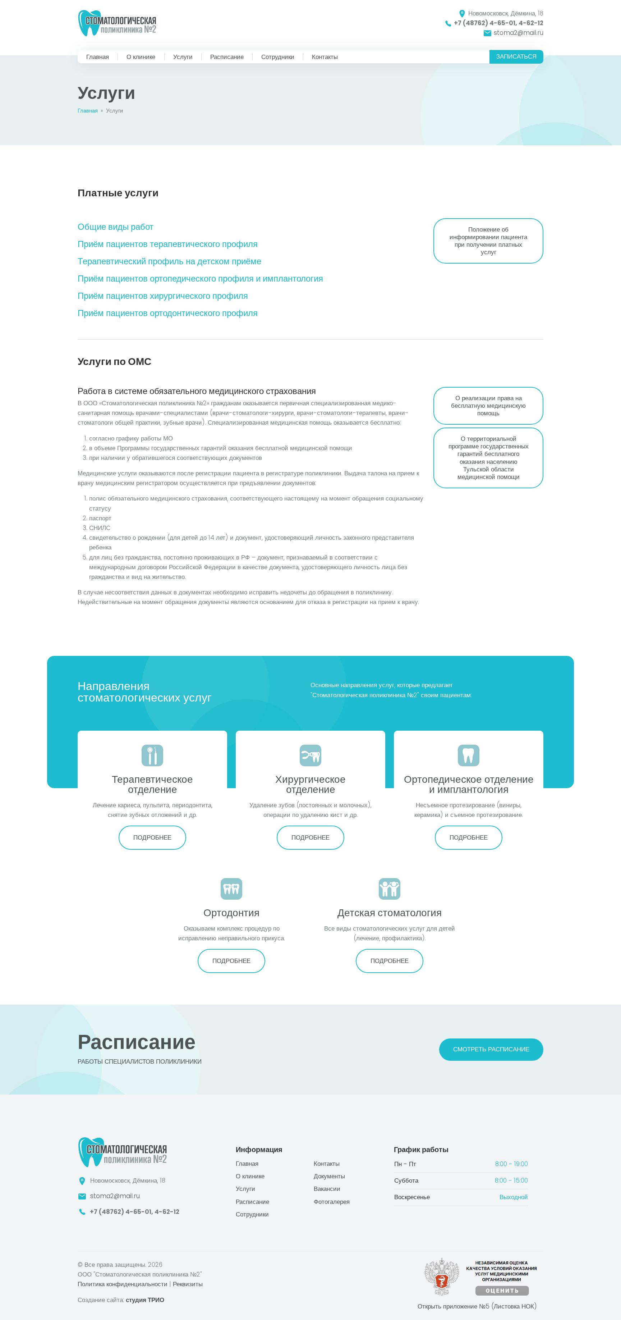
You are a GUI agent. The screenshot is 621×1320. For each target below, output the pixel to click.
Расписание (227, 56)
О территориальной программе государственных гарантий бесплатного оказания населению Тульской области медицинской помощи (488, 457)
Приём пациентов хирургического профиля (163, 296)
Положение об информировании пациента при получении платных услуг (488, 241)
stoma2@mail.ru (517, 32)
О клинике (250, 1176)
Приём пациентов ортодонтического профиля (168, 313)
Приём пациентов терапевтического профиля (168, 244)
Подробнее (152, 837)
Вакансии (327, 1188)
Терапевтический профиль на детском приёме (169, 261)
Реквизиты (188, 1284)
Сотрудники (277, 56)
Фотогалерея (332, 1201)
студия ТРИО (145, 1300)
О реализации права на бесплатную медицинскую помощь (488, 406)
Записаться (516, 56)
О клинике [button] (141, 56)
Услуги (183, 56)
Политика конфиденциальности (122, 1284)
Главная (97, 56)
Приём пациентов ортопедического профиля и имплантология (200, 278)
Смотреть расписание (491, 1049)
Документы (329, 1176)
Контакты (325, 56)
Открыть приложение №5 (477, 1306)
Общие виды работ (115, 227)
